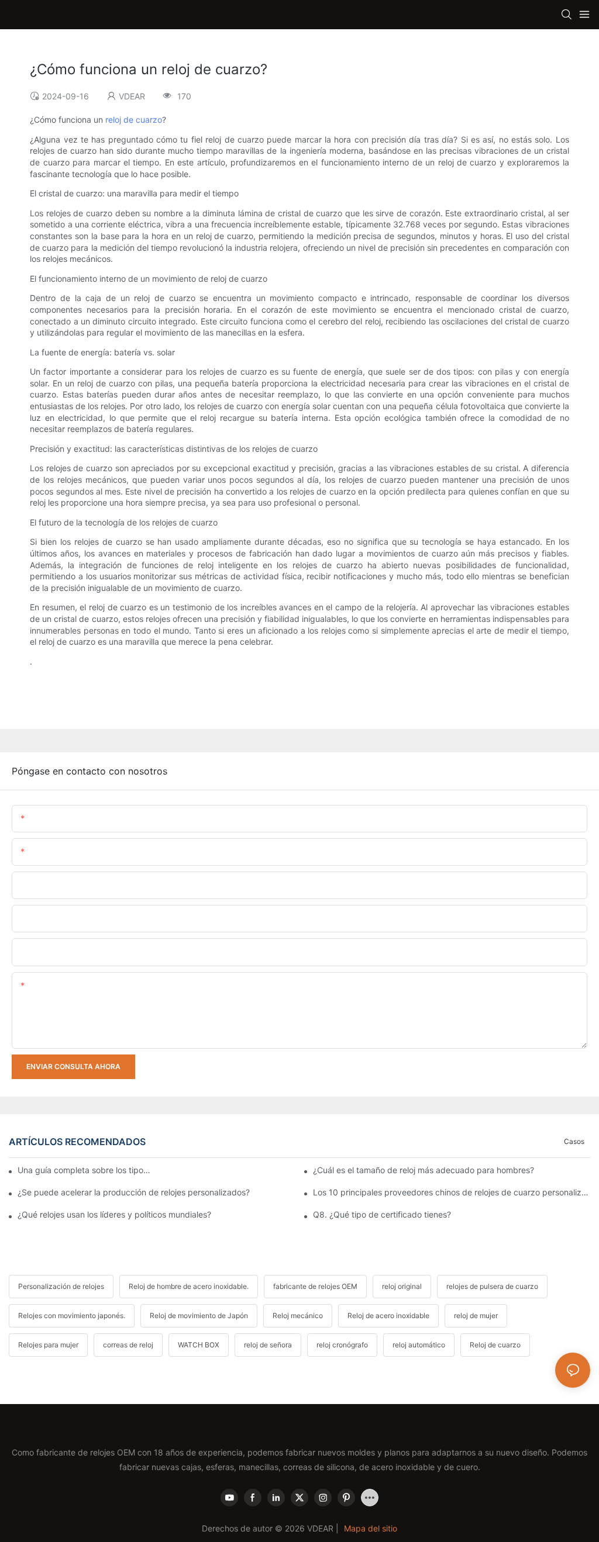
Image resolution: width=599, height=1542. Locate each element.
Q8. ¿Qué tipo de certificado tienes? (382, 1214)
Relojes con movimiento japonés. (71, 1315)
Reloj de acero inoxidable (388, 1315)
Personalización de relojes (61, 1286)
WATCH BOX (198, 1344)
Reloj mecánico (298, 1315)
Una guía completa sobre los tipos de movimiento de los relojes (85, 1170)
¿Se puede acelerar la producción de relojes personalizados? (134, 1192)
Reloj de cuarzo (495, 1344)
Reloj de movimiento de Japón (199, 1315)
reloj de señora (268, 1344)
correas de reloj (128, 1344)
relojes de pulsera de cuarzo (492, 1286)
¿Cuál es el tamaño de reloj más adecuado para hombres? (423, 1170)
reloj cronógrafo (342, 1344)
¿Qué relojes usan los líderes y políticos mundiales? (114, 1214)
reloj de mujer (476, 1315)
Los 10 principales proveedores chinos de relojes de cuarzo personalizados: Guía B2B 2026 (451, 1192)
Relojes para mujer (48, 1344)
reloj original (402, 1286)
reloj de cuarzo (133, 120)
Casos (574, 1141)
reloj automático (419, 1344)
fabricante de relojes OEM (315, 1286)
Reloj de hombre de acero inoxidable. (189, 1286)
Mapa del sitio (370, 1528)
